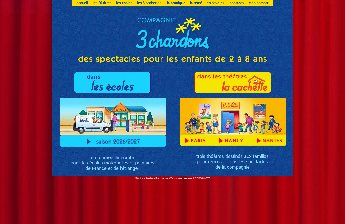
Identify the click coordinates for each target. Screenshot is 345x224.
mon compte (258, 3)
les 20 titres (102, 3)
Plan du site (161, 178)
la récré (196, 3)
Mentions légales (144, 178)
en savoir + (216, 3)
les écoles (124, 3)
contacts (237, 3)
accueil (82, 3)
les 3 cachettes (149, 3)
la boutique (176, 3)
